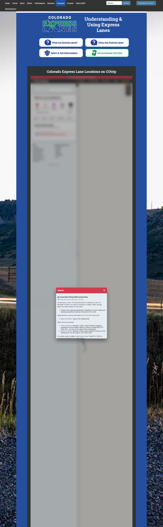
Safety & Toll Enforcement (64, 53)
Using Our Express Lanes (111, 42)
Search (126, 3)
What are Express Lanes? (65, 42)
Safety (29, 3)
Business (50, 3)
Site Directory (10, 9)
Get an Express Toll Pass (109, 53)
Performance (40, 3)
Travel (14, 3)
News (22, 3)
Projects (70, 3)
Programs (61, 3)
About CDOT (80, 3)
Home (7, 3)
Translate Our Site (145, 3)
